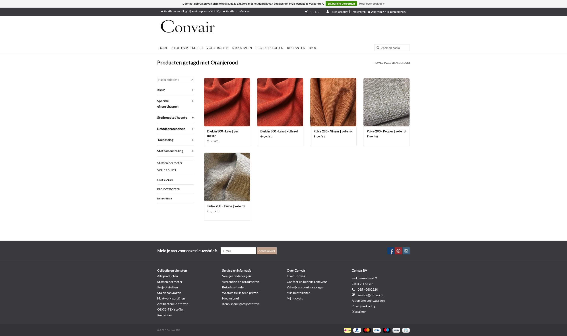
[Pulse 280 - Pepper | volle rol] (386, 102)
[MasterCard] (366, 330)
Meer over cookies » (372, 3)
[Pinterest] (398, 250)
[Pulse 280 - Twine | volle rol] (227, 177)
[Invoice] (405, 330)
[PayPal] (356, 330)
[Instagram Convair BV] (406, 250)
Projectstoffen (269, 48)
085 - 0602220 (368, 289)
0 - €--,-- (316, 12)
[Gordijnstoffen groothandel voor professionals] (199, 29)
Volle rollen (217, 48)
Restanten (296, 48)
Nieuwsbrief (230, 298)
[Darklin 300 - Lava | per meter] (227, 102)
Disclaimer (359, 311)
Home (163, 48)
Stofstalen (242, 48)
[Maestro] (386, 330)
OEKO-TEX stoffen (170, 309)
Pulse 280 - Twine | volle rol (226, 206)
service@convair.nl (370, 295)
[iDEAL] (347, 330)
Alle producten (167, 276)
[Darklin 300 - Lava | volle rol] (280, 102)
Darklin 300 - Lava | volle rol (279, 131)
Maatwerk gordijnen (171, 298)
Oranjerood (401, 62)
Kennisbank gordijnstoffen (240, 304)
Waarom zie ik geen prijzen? (388, 12)
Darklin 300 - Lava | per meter (223, 133)
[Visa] (376, 330)
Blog (313, 48)
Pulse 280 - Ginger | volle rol (333, 131)
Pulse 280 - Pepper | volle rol (386, 131)
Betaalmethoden (233, 287)
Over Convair (296, 276)
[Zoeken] (376, 48)
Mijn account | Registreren (348, 12)
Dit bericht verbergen (341, 3)
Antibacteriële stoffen (172, 304)
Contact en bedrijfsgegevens (307, 282)
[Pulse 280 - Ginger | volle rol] (333, 102)
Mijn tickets (295, 298)
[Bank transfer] (396, 330)
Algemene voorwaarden (368, 300)
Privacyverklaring (363, 306)
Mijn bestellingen (299, 293)
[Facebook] (390, 250)
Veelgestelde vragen (236, 276)
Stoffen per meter (187, 48)
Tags (387, 62)
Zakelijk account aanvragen (305, 287)
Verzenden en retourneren (240, 282)
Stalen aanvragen (169, 293)
